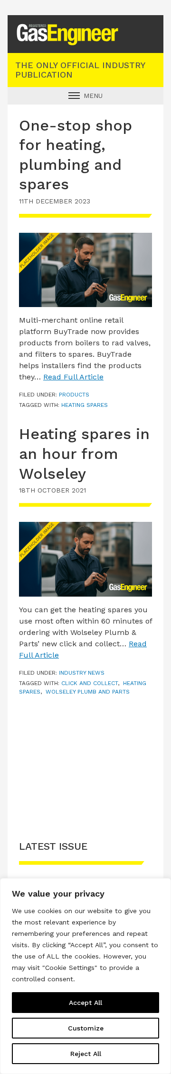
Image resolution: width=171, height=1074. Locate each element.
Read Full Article (73, 376)
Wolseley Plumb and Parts (88, 691)
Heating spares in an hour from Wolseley (84, 453)
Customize (86, 1028)
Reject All (85, 1053)
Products (74, 394)
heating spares (84, 405)
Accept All (85, 1002)
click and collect (89, 683)
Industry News (81, 672)
